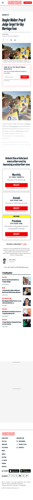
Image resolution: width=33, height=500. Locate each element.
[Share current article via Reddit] (14, 40)
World (3, 454)
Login (25, 244)
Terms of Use (22, 79)
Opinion (4, 463)
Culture (4, 457)
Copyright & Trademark (19, 485)
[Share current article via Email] (11, 40)
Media (3, 450)
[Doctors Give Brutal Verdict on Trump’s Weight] (27, 284)
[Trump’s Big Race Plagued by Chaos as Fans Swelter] (27, 326)
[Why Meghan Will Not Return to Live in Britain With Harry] (27, 305)
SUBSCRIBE (27, 2)
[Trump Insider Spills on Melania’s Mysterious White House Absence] (27, 295)
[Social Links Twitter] (13, 476)
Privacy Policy (7, 80)
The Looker (5, 447)
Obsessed (4, 444)
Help (25, 482)
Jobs (15, 482)
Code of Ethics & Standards (9, 483)
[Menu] (4, 3)
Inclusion (20, 483)
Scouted (4, 466)
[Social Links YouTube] (20, 476)
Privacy (29, 482)
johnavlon (12, 261)
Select (16, 185)
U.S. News (4, 460)
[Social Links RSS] (23, 476)
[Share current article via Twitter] (7, 40)
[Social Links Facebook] (9, 476)
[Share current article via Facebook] (3, 40)
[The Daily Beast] (14, 2)
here (27, 267)
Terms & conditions (7, 485)
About (3, 482)
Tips (12, 482)
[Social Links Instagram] (16, 476)
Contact (8, 482)
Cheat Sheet (5, 438)
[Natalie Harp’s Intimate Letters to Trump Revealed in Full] (27, 316)
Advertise (20, 482)
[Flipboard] (27, 476)
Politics (4, 441)
